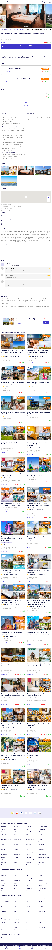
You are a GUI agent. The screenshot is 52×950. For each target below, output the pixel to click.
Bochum (3, 906)
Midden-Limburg (30, 839)
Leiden (27, 834)
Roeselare (40, 875)
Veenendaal (41, 844)
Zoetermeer (41, 862)
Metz (27, 922)
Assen (2, 844)
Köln (27, 904)
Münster (40, 901)
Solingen (3, 914)
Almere (3, 831)
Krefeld (27, 901)
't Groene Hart (17, 854)
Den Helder (16, 826)
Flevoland (16, 847)
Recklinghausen (42, 909)
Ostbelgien (41, 873)
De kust (3, 890)
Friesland (16, 849)
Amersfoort (3, 834)
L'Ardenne (16, 890)
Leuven (27, 873)
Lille (15, 930)
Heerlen (15, 862)
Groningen (16, 857)
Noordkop (28, 844)
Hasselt (15, 883)
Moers (27, 909)
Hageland (16, 878)
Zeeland (40, 859)
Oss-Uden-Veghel (30, 852)
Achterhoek (3, 826)
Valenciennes (41, 927)
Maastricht (28, 837)
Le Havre (16, 927)
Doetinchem (16, 831)
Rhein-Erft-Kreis (42, 911)
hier (4, 127)
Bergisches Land (5, 901)
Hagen (15, 911)
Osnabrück (40, 906)
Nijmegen (28, 842)
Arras (2, 925)
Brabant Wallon (4, 878)
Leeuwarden (29, 831)
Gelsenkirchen (17, 909)
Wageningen (41, 849)
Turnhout (40, 880)
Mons (27, 883)
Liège (27, 875)
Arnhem (3, 842)
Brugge (2, 880)
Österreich (3, 938)
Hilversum (28, 826)
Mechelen (28, 880)
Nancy (27, 925)
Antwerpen (3, 875)
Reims (27, 930)
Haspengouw (17, 880)
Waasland (40, 885)
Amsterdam (3, 837)
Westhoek (40, 890)
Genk (15, 873)
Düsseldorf (16, 904)
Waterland (40, 852)
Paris (27, 927)
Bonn (2, 909)
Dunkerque (16, 922)
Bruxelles (3, 885)
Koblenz (28, 899)
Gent (15, 875)
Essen (15, 906)
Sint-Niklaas (41, 878)
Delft (2, 859)
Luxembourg (29, 878)
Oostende (28, 890)
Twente (40, 834)
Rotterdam (28, 862)
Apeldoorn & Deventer (6, 839)
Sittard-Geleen (41, 829)
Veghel (40, 847)
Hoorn (27, 829)
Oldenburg (40, 904)
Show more (26, 290)
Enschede (16, 844)
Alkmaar (3, 829)
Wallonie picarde (42, 888)
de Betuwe (3, 857)
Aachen (2, 899)
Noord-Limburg (29, 847)
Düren (15, 901)
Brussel (3, 883)
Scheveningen (29, 865)
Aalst (2, 873)
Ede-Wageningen (17, 839)
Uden (39, 837)
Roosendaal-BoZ (30, 859)
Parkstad (28, 854)
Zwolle (40, 865)
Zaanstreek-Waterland (43, 857)
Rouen (39, 922)
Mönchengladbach (42, 899)
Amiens (3, 922)
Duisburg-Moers (17, 899)
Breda (2, 852)
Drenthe (15, 837)
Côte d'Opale (4, 930)
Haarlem (15, 859)
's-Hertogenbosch (42, 826)
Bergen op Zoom (5, 847)
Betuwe (3, 849)
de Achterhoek (4, 854)
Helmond (16, 865)
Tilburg (40, 831)
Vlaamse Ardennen (42, 883)
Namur (27, 885)
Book (46, 322)
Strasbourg (41, 925)
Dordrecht (16, 834)
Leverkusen (28, 906)
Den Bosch (3, 862)
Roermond (28, 857)
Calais (2, 927)
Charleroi (3, 888)
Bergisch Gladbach (5, 904)
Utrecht (40, 839)
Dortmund (3, 911)
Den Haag (3, 865)
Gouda (15, 852)
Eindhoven (16, 842)
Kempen (15, 885)
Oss (27, 849)
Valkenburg (41, 842)
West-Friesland (42, 854)
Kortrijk (15, 888)
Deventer (16, 829)
